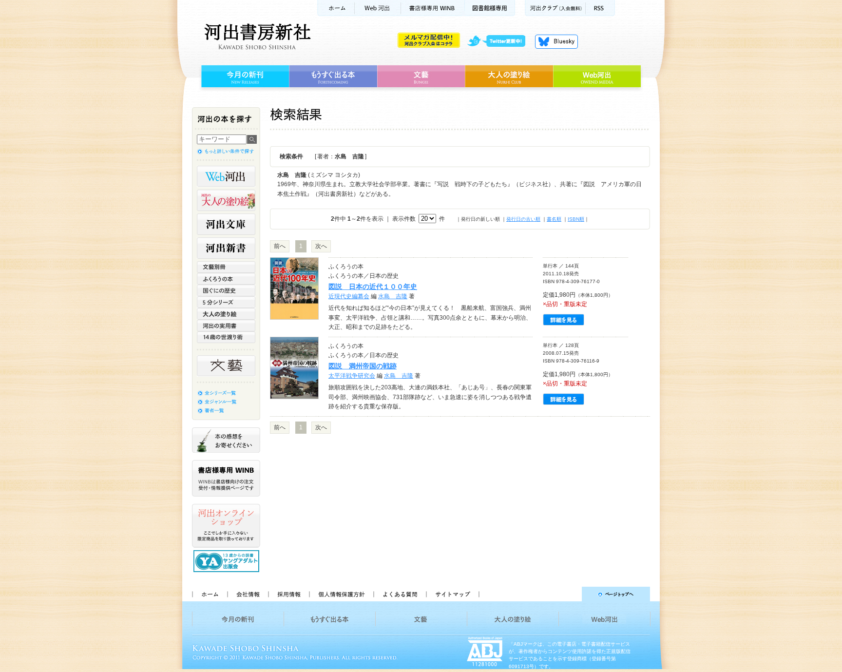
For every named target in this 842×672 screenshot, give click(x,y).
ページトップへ (569, 594)
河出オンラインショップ (226, 526)
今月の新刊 (244, 76)
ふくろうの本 (226, 279)
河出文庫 (226, 224)
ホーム (335, 8)
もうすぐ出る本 (333, 76)
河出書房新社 (256, 36)
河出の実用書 (226, 325)
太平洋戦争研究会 (351, 375)
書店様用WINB (433, 8)
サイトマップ (452, 594)
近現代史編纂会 (348, 296)
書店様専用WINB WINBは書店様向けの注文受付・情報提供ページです (226, 478)
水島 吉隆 (392, 296)
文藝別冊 (226, 267)
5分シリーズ (226, 302)
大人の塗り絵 (509, 76)
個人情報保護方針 (341, 594)
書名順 (554, 219)
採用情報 (288, 594)
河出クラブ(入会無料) (555, 8)
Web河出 (377, 8)
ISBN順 (576, 219)
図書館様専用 (490, 8)
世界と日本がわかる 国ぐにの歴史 (226, 290)
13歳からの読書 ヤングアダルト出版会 (227, 561)
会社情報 (247, 594)
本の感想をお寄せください (226, 440)
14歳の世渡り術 (226, 337)
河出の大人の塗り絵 (226, 200)
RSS (600, 8)
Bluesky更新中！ (556, 41)
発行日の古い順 (523, 219)
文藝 (421, 76)
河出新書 (226, 248)
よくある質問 (399, 594)
